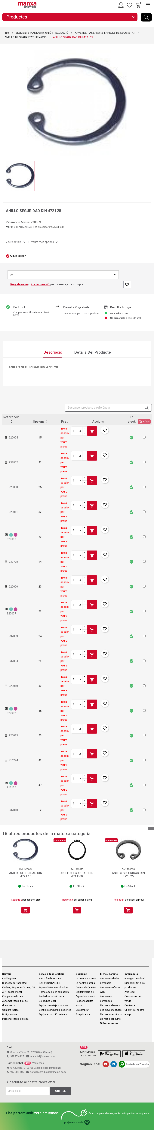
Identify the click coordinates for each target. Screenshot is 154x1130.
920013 (13, 735)
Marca (9, 226)
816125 (11, 787)
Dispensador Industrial (14, 983)
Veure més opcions (45, 241)
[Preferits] (129, 5)
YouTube (106, 1064)
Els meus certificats (111, 1014)
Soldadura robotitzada (51, 996)
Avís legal (130, 992)
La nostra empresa (86, 978)
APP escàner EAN (12, 992)
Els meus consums (110, 1018)
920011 (13, 512)
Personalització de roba (15, 1018)
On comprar (82, 1009)
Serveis (6, 974)
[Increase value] (84, 428)
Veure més (38, 1063)
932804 (13, 661)
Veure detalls (16, 241)
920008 (13, 487)
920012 (11, 713)
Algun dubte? (18, 255)
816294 (13, 760)
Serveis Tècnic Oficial (52, 974)
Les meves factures (111, 1009)
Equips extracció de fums (53, 1014)
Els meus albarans (110, 1005)
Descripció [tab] (52, 352)
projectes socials (73, 1122)
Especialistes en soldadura (53, 987)
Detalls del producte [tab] (92, 352)
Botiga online (9, 1014)
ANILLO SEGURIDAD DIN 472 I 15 (25, 874)
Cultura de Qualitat (86, 987)
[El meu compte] (121, 5)
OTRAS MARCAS (23, 227)
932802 (13, 462)
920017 (11, 539)
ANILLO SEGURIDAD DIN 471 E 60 (76, 874)
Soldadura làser (47, 1000)
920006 (13, 586)
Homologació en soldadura (54, 992)
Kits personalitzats (12, 996)
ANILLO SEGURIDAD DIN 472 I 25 (128, 874)
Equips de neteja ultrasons (53, 1005)
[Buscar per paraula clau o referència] (146, 17)
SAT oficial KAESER (49, 983)
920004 (13, 437)
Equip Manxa (83, 1014)
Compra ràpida (10, 1009)
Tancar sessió (110, 1023)
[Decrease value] (84, 433)
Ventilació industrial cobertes (55, 1009)
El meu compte (109, 974)
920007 (11, 613)
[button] (144, 437)
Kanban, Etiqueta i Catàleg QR (18, 987)
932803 (13, 636)
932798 (13, 561)
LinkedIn (113, 1064)
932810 (13, 810)
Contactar (130, 1005)
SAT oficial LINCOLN (50, 978)
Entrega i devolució (135, 978)
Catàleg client (9, 978)
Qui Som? (81, 974)
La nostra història (85, 983)
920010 (13, 686)
